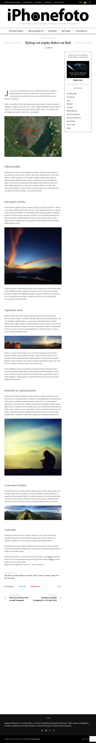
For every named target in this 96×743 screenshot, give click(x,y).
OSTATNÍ (70, 107)
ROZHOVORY (71, 121)
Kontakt (48, 2)
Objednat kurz (78, 80)
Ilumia (50, 557)
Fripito (51, 559)
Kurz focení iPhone (12, 2)
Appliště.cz (59, 2)
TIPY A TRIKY (42, 38)
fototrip (29, 575)
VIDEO (69, 128)
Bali (5, 575)
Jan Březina (49, 48)
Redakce (38, 2)
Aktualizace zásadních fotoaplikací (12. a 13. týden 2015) (45, 597)
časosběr (15, 575)
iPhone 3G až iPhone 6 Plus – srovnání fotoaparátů (19, 597)
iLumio (40, 575)
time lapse (11, 578)
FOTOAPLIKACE (72, 94)
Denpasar (22, 575)
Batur (10, 575)
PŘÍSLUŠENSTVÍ (72, 111)
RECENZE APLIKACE (73, 114)
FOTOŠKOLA (71, 97)
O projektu (27, 2)
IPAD (68, 101)
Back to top (85, 739)
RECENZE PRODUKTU (74, 118)
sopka (53, 575)
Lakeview (47, 575)
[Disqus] (33, 633)
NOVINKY (70, 104)
